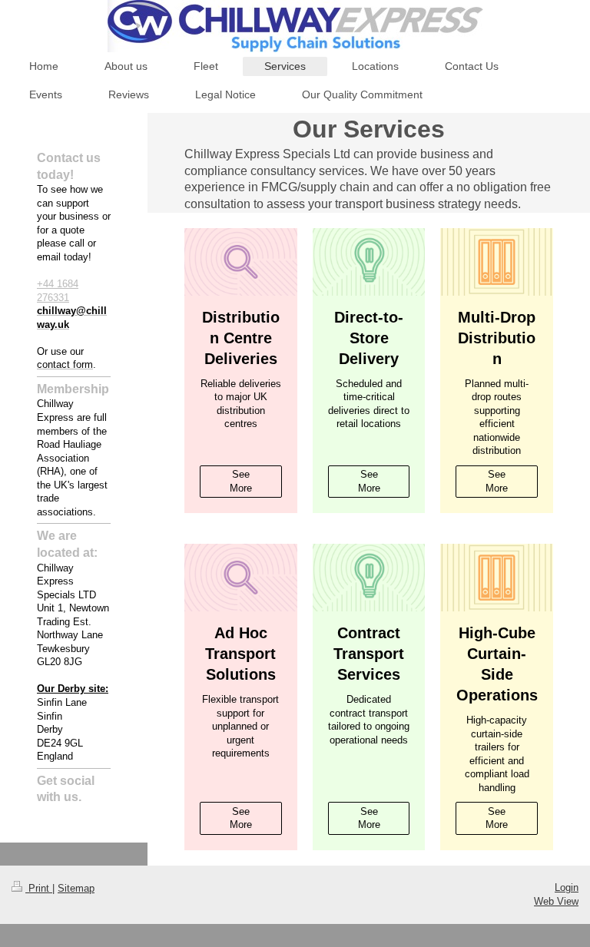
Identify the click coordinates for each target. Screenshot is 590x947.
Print (38, 888)
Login (566, 887)
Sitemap (76, 888)
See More (241, 481)
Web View (556, 901)
